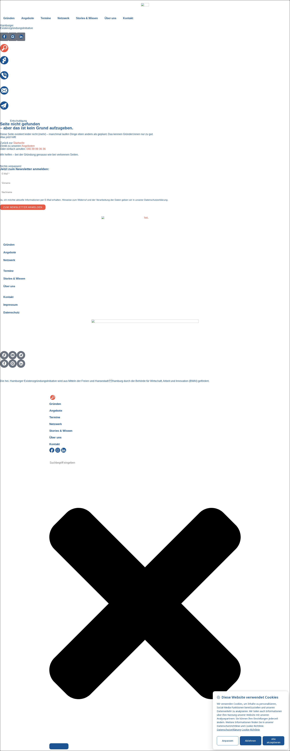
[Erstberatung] (4, 60)
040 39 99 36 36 (36, 148)
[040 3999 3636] (4, 75)
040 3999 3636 (9, 81)
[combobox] (67, 462)
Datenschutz (11, 312)
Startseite (19, 142)
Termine (46, 18)
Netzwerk (63, 18)
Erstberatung (7, 66)
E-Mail (4, 96)
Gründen (9, 18)
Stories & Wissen (87, 18)
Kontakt (128, 18)
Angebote (27, 18)
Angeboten (28, 145)
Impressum (10, 304)
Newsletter (6, 111)
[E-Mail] (4, 90)
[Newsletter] (4, 105)
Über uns (110, 18)
